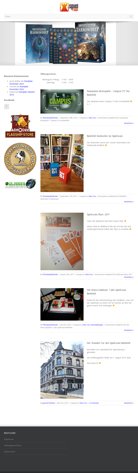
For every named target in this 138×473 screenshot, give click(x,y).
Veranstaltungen (97, 325)
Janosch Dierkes (49, 403)
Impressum (9, 439)
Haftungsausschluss (12, 445)
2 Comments (94, 403)
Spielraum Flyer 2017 (98, 214)
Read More (128, 123)
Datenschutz (9, 451)
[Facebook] (6, 106)
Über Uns (92, 118)
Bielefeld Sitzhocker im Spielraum (105, 135)
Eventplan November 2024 (21, 82)
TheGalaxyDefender (50, 118)
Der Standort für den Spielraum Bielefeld (108, 342)
